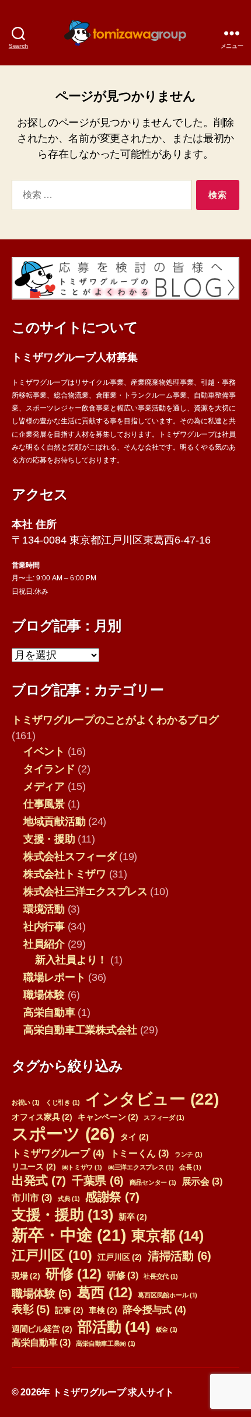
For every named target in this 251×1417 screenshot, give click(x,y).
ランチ (189, 1154)
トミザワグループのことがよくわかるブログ (115, 720)
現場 (26, 1276)
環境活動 (44, 909)
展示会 (202, 1181)
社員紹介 (44, 944)
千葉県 (98, 1180)
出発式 (39, 1180)
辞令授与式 (154, 1309)
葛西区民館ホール (167, 1294)
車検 (103, 1310)
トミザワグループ (58, 1153)
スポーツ (63, 1133)
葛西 (105, 1292)
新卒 (132, 1217)
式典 (68, 1198)
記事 (69, 1310)
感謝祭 (112, 1196)
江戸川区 (52, 1255)
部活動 (114, 1326)
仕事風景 (44, 804)
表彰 (30, 1309)
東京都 (167, 1235)
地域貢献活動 (54, 821)
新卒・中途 (69, 1235)
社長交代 (161, 1276)
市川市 (32, 1198)
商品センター (153, 1182)
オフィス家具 (42, 1117)
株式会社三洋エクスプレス (85, 891)
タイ (134, 1137)
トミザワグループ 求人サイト (113, 1392)
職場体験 (44, 995)
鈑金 (166, 1329)
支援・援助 (49, 839)
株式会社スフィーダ (70, 856)
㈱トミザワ (82, 1167)
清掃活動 (179, 1255)
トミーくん (139, 1153)
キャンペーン (108, 1117)
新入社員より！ (71, 960)
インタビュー (151, 1098)
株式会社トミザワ (64, 874)
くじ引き (63, 1102)
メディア (44, 786)
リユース (34, 1166)
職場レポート (54, 977)
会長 (190, 1167)
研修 (73, 1274)
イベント (44, 751)
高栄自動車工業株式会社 (80, 1030)
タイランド (49, 769)
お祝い (26, 1102)
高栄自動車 (49, 1012)
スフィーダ (164, 1117)
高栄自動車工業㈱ (105, 1343)
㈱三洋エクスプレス (141, 1167)
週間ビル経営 (42, 1329)
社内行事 (44, 926)
